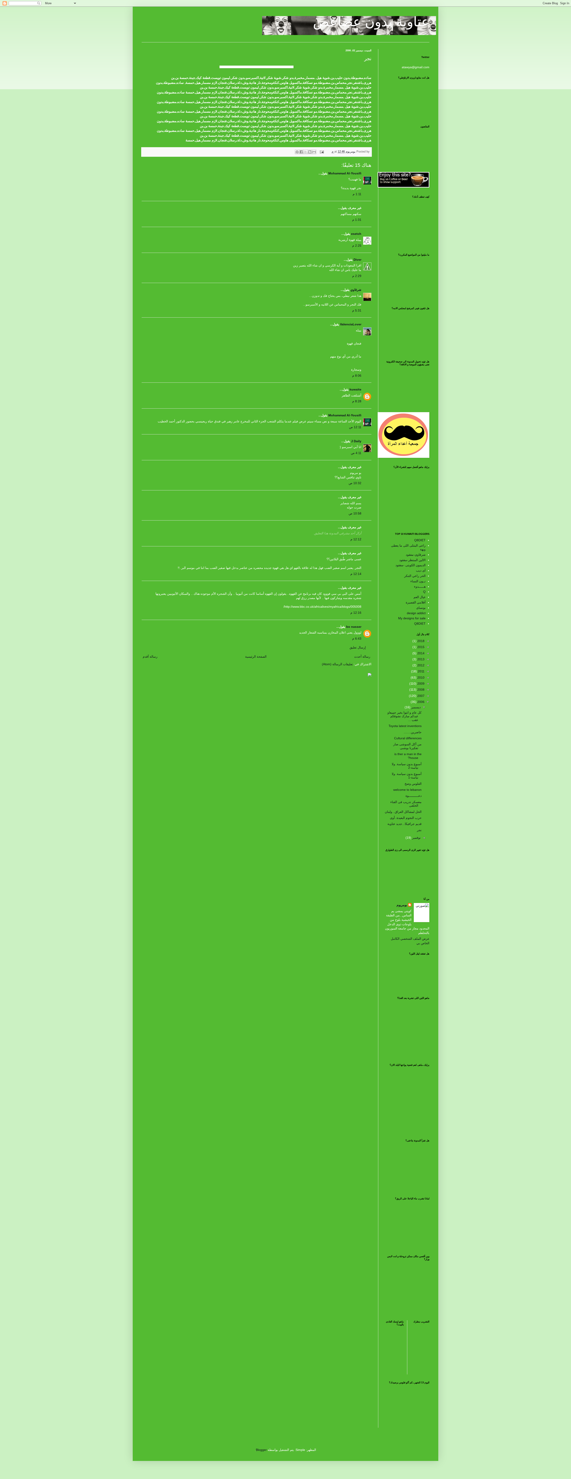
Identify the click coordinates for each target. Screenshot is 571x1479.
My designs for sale (412, 618)
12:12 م (355, 539)
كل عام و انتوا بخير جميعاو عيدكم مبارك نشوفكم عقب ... (404, 716)
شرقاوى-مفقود (416, 554)
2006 (420, 702)
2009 (420, 683)
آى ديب (421, 570)
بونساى (421, 607)
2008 (420, 689)
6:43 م (356, 638)
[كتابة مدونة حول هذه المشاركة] (310, 152)
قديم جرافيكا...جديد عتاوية (404, 824)
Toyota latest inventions (405, 726)
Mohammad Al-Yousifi (344, 173)
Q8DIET (420, 540)
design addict (416, 613)
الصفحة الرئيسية (256, 656)
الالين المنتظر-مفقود (412, 560)
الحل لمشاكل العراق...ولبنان (403, 812)
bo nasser (353, 626)
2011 (420, 671)
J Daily (356, 441)
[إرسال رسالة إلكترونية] (322, 151)
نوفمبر (416, 837)
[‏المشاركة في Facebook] (301, 152)
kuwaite (355, 389)
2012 (420, 665)
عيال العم (420, 597)
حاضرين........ (413, 732)
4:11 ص (356, 453)
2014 (420, 653)
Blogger (261, 1450)
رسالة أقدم (150, 656)
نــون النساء (418, 581)
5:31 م (356, 310)
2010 (420, 677)
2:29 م (356, 276)
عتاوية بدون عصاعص (371, 21)
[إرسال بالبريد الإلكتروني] (314, 152)
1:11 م (357, 194)
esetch (356, 233)
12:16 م (355, 612)
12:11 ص (355, 427)
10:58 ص (355, 513)
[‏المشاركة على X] (305, 152)
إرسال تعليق (358, 647)
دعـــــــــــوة (413, 795)
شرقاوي (355, 289)
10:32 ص (355, 483)
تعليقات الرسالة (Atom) (337, 664)
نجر (419, 830)
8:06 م (356, 375)
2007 (420, 696)
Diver (357, 259)
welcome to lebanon (407, 789)
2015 (420, 647)
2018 (420, 641)
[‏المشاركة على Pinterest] (297, 152)
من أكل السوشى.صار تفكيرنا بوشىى (407, 746)
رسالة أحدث (362, 656)
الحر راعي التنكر (415, 576)
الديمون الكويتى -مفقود (410, 565)
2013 (420, 659)
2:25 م (356, 245)
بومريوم (402, 905)
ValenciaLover (350, 324)
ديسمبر (415, 707)
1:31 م (356, 219)
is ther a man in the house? (408, 756)
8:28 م (356, 401)
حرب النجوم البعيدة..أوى (406, 818)
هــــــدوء (420, 586)
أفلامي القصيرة (416, 602)
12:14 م (355, 574)
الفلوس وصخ (413, 783)
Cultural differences (408, 738)
